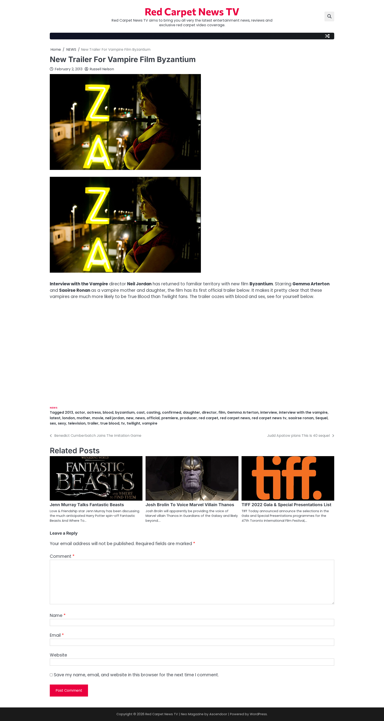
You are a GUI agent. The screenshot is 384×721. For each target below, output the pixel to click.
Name (58, 615)
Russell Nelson (102, 69)
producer (188, 418)
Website (58, 655)
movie (97, 418)
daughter (191, 412)
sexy (62, 423)
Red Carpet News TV (192, 11)
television (77, 423)
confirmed (171, 412)
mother (83, 418)
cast (140, 412)
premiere (169, 418)
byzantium (125, 412)
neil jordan (114, 418)
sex (53, 423)
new (130, 418)
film (221, 412)
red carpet (208, 418)
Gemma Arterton (242, 412)
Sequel (321, 418)
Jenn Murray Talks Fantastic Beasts (87, 504)
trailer (92, 423)
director (209, 412)
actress (94, 412)
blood (108, 412)
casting (153, 412)
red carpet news (235, 418)
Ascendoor (218, 714)
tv (123, 423)
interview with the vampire (303, 412)
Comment (62, 556)
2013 (69, 412)
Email (57, 635)
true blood (109, 423)
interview (268, 412)
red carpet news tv (269, 418)
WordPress (258, 714)
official (153, 418)
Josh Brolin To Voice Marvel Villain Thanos (190, 504)
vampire (149, 423)
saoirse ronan (301, 418)
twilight (133, 423)
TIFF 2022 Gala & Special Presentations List (286, 504)
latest (55, 418)
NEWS (53, 408)
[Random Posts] (327, 36)
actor (80, 412)
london (68, 418)
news (140, 418)
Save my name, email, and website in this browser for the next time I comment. (136, 675)
